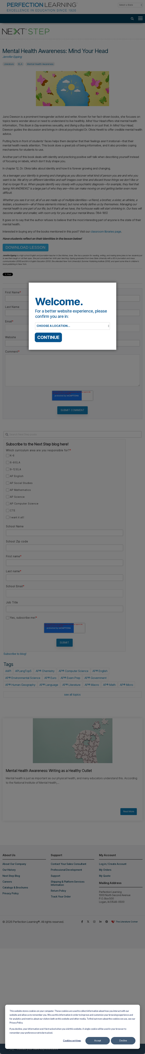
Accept (97, 1040)
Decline (123, 1040)
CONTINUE (48, 337)
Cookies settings (72, 1040)
